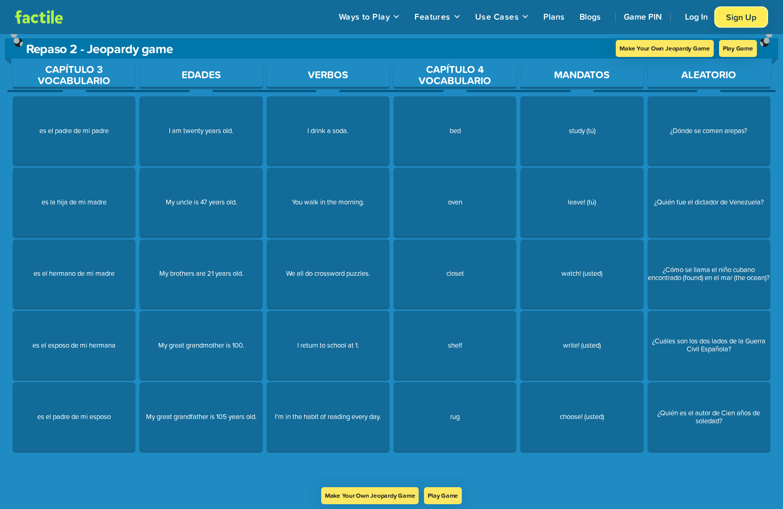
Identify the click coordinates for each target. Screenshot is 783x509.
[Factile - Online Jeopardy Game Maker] (39, 17)
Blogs (590, 16)
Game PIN (643, 16)
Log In (696, 16)
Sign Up (741, 17)
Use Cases (497, 16)
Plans (554, 16)
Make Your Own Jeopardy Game (664, 48)
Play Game (738, 48)
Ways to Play (364, 16)
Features (432, 16)
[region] (391, 260)
